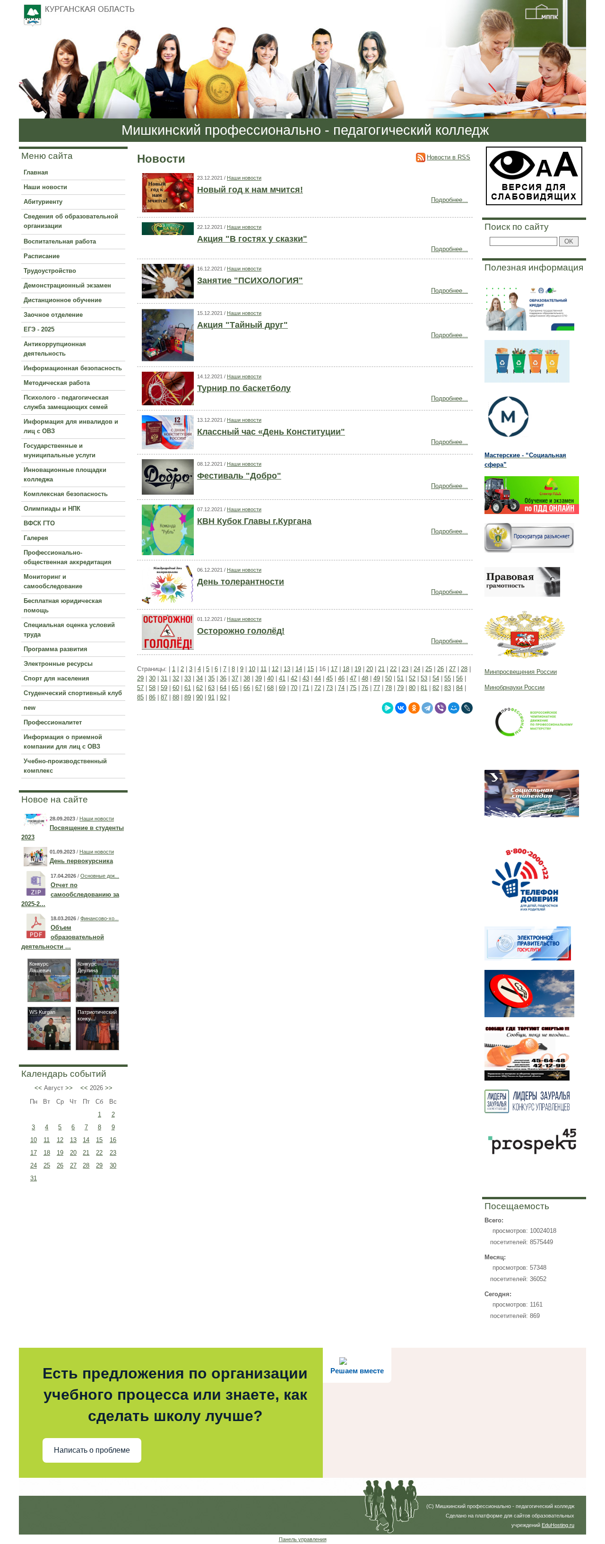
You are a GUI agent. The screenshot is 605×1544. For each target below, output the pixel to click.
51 (400, 678)
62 (199, 687)
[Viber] (440, 708)
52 (412, 678)
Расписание (42, 256)
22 (99, 1152)
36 (223, 678)
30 (113, 1165)
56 (459, 678)
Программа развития (55, 649)
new (29, 707)
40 (270, 678)
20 (73, 1152)
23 (113, 1152)
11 (46, 1139)
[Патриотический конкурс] (97, 1047)
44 (317, 678)
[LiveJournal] (467, 708)
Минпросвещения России (520, 671)
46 (341, 678)
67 (258, 687)
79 (400, 687)
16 (113, 1139)
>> (69, 1087)
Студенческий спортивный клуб (73, 693)
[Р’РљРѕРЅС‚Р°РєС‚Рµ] (400, 708)
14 (86, 1139)
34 (199, 678)
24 (33, 1165)
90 (199, 697)
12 (60, 1139)
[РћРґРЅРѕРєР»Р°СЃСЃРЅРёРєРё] (414, 708)
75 (353, 687)
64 (223, 687)
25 (46, 1165)
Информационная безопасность (73, 368)
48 (365, 678)
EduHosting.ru (558, 1525)
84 (459, 687)
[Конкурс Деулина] (97, 999)
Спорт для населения (56, 678)
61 (187, 687)
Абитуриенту (43, 201)
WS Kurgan (42, 1012)
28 (86, 1165)
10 (33, 1139)
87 (164, 697)
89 (187, 697)
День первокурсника (81, 860)
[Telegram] (427, 708)
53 (424, 678)
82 (435, 687)
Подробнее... (449, 199)
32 (176, 678)
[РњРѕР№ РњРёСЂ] (453, 708)
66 (246, 687)
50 (388, 678)
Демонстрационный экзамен (67, 285)
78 (388, 687)
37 (235, 678)
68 (270, 687)
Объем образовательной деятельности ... (62, 937)
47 (353, 678)
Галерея (36, 537)
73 (329, 687)
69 (282, 687)
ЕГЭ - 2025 (39, 329)
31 (33, 1178)
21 (86, 1152)
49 (376, 678)
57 (140, 687)
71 (305, 687)
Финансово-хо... (99, 918)
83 (447, 687)
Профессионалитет (53, 722)
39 (258, 678)
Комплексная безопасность (66, 493)
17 (33, 1152)
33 (187, 678)
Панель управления (303, 1539)
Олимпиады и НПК (52, 508)
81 (424, 687)
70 (294, 687)
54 (435, 678)
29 (99, 1165)
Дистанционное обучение (63, 300)
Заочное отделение (53, 314)
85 (140, 697)
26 (60, 1165)
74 (341, 687)
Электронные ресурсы (58, 663)
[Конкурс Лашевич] (49, 999)
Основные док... (99, 876)
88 (176, 697)
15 (99, 1139)
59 (164, 687)
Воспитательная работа (60, 241)
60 (176, 687)
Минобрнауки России (514, 687)
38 (246, 678)
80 (412, 687)
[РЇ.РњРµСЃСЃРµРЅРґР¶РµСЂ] (387, 708)
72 (317, 687)
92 (223, 697)
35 (211, 678)
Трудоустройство (50, 270)
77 (376, 687)
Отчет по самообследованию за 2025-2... (70, 894)
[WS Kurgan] (49, 1047)
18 (46, 1152)
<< (38, 1087)
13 (73, 1139)
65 (235, 687)
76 (365, 687)
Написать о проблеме (92, 1450)
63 (211, 687)
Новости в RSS (448, 157)
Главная (36, 172)
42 (294, 678)
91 (211, 697)
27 (73, 1165)
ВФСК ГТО (39, 523)
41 (282, 678)
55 (447, 678)
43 (305, 678)
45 (329, 678)
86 (152, 697)
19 (60, 1152)
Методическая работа (57, 382)
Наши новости (45, 187)
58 (152, 687)
